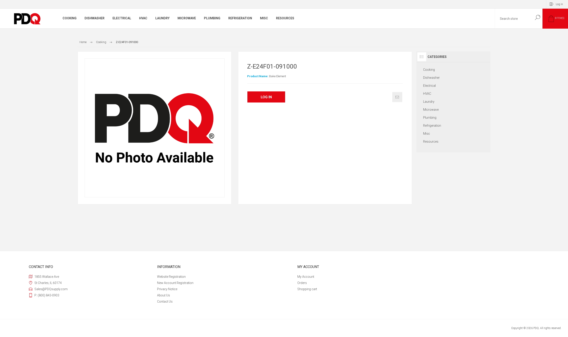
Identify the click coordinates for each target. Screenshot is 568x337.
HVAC (427, 93)
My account (305, 276)
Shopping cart (307, 289)
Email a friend (397, 97)
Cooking (429, 69)
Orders (302, 283)
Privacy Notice (167, 289)
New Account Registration (175, 283)
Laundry (428, 101)
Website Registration (171, 276)
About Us (163, 295)
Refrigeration (432, 125)
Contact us (165, 301)
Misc (426, 133)
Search (537, 17)
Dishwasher (431, 77)
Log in (559, 4)
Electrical (429, 85)
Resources (430, 141)
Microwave (431, 109)
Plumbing (429, 117)
